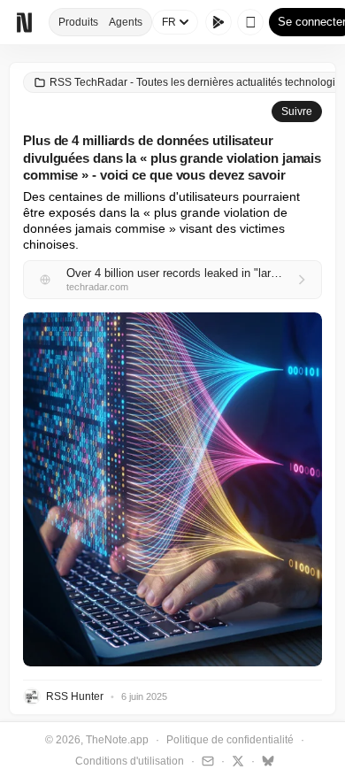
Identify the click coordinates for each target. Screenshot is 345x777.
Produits (78, 22)
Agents (125, 22)
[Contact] (205, 760)
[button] (172, 489)
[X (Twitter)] (235, 760)
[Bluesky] (265, 760)
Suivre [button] (296, 111)
